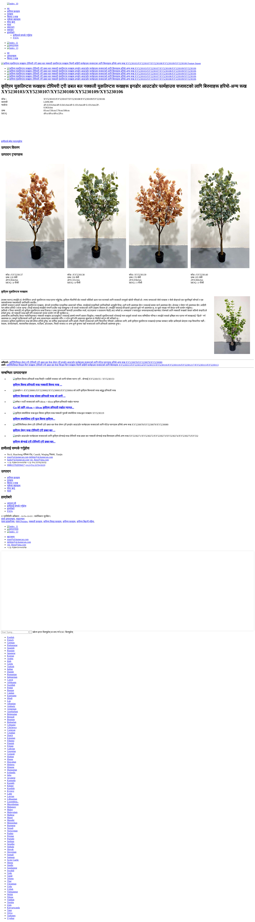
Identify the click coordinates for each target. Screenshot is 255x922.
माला (9, 24)
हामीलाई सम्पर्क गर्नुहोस (22, 35)
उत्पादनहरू (11, 55)
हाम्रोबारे (10, 32)
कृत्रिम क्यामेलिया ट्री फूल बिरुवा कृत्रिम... (34, 418)
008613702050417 (16, 465)
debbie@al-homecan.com (41, 457)
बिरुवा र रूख (12, 16)
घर (8, 8)
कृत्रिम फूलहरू (13, 11)
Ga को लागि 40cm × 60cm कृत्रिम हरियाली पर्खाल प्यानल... (43, 407)
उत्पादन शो (11, 503)
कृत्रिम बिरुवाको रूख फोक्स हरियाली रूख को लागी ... (39, 396)
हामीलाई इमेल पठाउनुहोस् (11, 141)
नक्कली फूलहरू (35, 521)
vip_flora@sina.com (39, 459)
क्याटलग (10, 27)
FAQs (16, 38)
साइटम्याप (20, 519)
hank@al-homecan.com (18, 459)
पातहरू (10, 14)
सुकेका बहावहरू (14, 19)
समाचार (10, 30)
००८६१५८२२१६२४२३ (35, 465)
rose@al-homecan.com (17, 457)
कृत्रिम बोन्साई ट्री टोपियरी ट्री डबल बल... (34, 441)
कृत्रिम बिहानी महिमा (85, 521)
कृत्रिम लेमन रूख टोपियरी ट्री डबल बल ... (34, 430)
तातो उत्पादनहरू (8, 519)
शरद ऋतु (11, 22)
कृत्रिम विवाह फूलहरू (52, 521)
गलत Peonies (22, 521)
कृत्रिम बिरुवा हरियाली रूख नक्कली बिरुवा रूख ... (37, 384)
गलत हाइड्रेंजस (7, 521)
